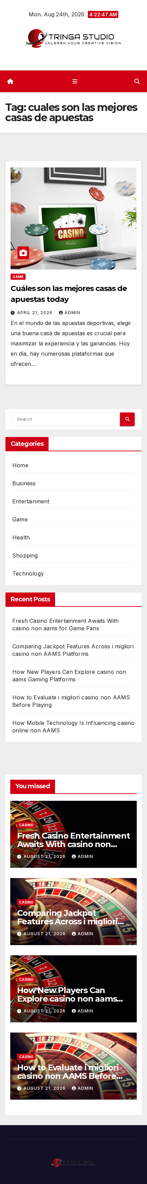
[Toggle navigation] (75, 81)
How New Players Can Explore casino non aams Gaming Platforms (67, 998)
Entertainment (31, 501)
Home (20, 465)
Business (24, 483)
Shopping (25, 555)
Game (18, 277)
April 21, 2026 (35, 312)
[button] (137, 81)
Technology (28, 573)
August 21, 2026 (45, 856)
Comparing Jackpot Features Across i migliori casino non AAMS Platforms (73, 921)
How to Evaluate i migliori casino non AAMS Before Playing (68, 1076)
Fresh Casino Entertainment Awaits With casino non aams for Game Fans (73, 844)
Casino (26, 825)
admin (72, 312)
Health (21, 537)
